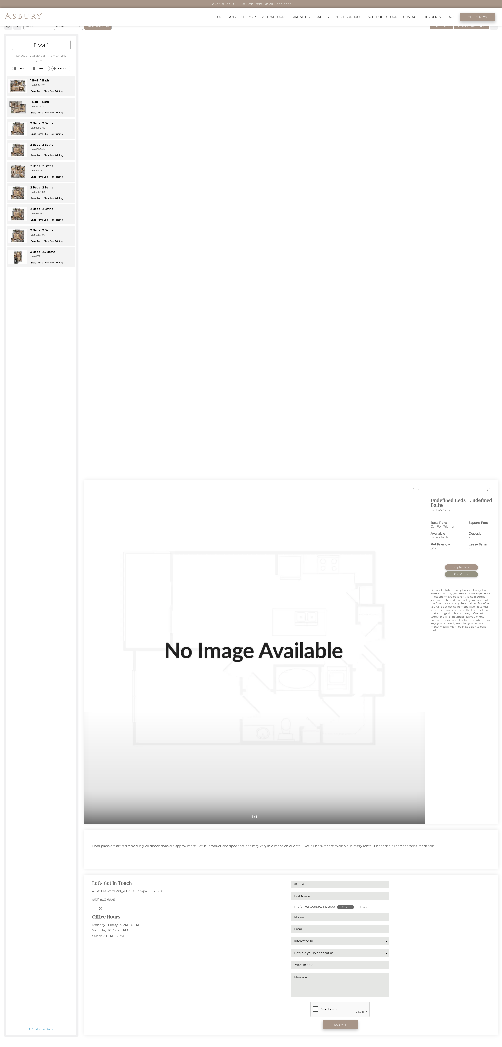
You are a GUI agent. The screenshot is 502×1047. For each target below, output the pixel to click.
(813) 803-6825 (103, 900)
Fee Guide (461, 574)
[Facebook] (93, 908)
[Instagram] (108, 908)
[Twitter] (100, 908)
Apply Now (461, 567)
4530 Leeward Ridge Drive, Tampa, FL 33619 (127, 891)
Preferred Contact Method (314, 906)
